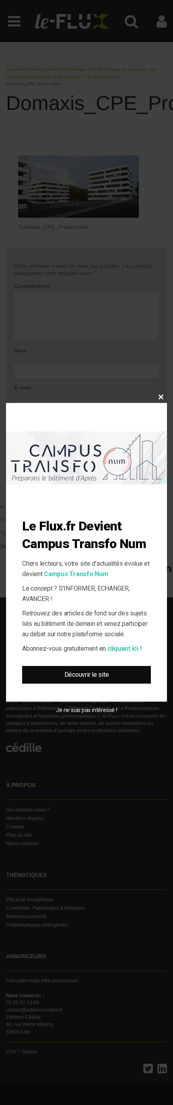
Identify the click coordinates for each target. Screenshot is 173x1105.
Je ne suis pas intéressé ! (86, 710)
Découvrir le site (86, 674)
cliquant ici (122, 648)
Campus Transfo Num (76, 574)
